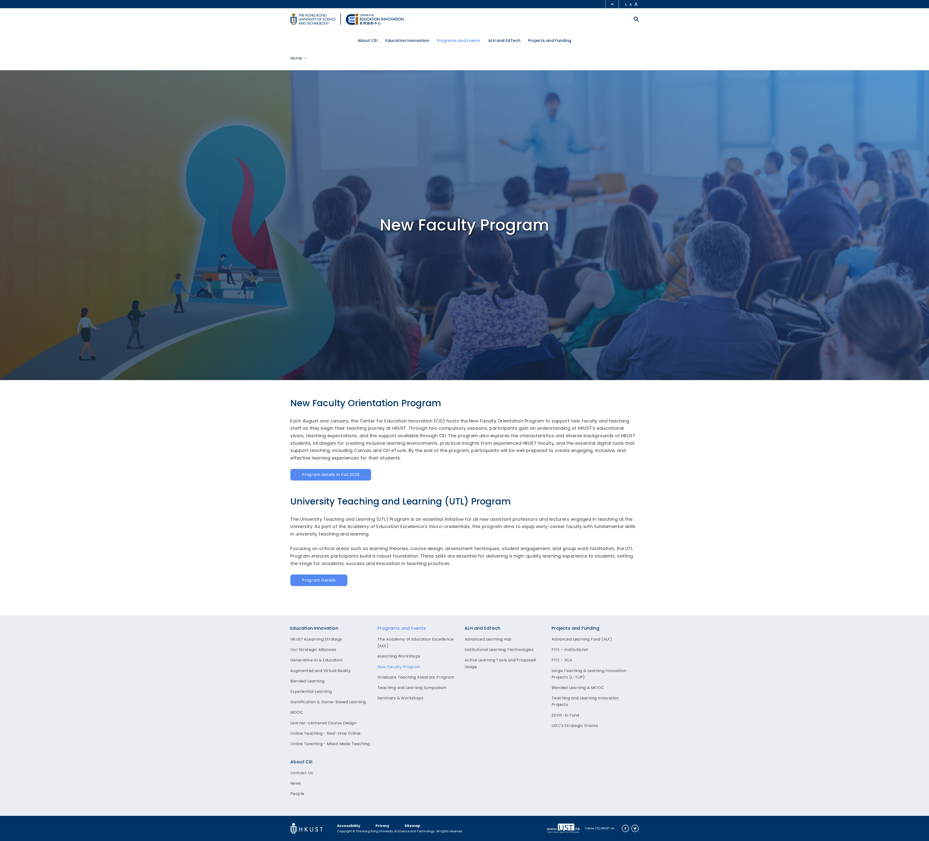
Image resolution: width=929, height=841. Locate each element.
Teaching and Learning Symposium (411, 687)
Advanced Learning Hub (487, 639)
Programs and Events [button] (458, 40)
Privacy (382, 825)
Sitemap (412, 825)
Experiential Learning (311, 691)
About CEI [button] (368, 40)
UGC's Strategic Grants (575, 725)
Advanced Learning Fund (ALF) (582, 639)
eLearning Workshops (398, 656)
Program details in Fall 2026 (331, 474)
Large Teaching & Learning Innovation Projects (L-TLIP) (589, 674)
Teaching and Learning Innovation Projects (585, 701)
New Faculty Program (398, 667)
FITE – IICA (562, 660)
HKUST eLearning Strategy (316, 639)
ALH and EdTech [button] (504, 40)
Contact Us (301, 773)
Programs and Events (401, 628)
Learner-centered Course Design (323, 723)
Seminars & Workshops (400, 698)
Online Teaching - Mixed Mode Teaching (330, 744)
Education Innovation (314, 628)
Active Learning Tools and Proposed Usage (500, 663)
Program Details (319, 580)
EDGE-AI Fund (565, 715)
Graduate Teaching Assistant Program (415, 677)
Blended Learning (307, 681)
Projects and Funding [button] (549, 40)
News (295, 783)
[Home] (375, 19)
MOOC (296, 712)
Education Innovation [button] (407, 40)
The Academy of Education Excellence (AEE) (415, 642)
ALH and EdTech (482, 628)
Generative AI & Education (316, 660)
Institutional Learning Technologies (499, 649)
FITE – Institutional (570, 649)
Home (296, 58)
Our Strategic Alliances (313, 649)
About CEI (301, 762)
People (297, 793)
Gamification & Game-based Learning (328, 702)
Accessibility (348, 825)
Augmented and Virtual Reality (320, 670)
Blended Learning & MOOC (578, 687)
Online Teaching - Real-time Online (325, 733)
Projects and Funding (575, 628)
